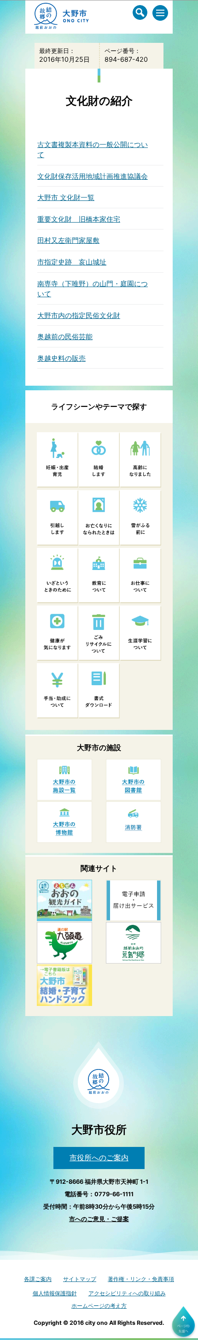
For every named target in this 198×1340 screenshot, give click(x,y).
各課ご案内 (38, 1278)
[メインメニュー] (160, 13)
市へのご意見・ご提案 (99, 1219)
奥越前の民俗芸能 (65, 336)
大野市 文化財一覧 (65, 197)
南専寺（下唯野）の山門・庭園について (92, 289)
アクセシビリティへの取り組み (127, 1293)
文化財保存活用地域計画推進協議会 (92, 176)
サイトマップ (79, 1278)
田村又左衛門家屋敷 (68, 240)
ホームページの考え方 (99, 1305)
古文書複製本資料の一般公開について (92, 149)
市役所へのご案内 (99, 1157)
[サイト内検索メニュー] (140, 12)
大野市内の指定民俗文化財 (78, 315)
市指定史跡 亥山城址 (71, 262)
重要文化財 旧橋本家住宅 (78, 219)
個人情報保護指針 (55, 1293)
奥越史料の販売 (61, 358)
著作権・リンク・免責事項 (141, 1278)
